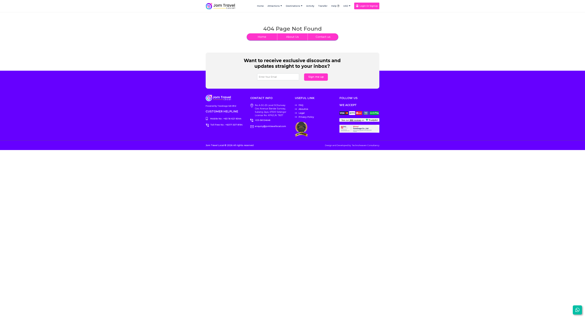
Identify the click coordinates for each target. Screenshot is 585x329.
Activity (310, 6)
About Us (292, 37)
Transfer (322, 6)
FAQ (301, 105)
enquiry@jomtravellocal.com (270, 126)
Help (334, 6)
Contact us (323, 37)
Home (260, 6)
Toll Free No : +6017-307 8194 (226, 124)
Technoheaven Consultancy (365, 145)
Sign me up (316, 76)
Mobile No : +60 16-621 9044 (225, 118)
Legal (302, 113)
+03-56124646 (262, 120)
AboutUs (303, 109)
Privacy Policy (306, 117)
